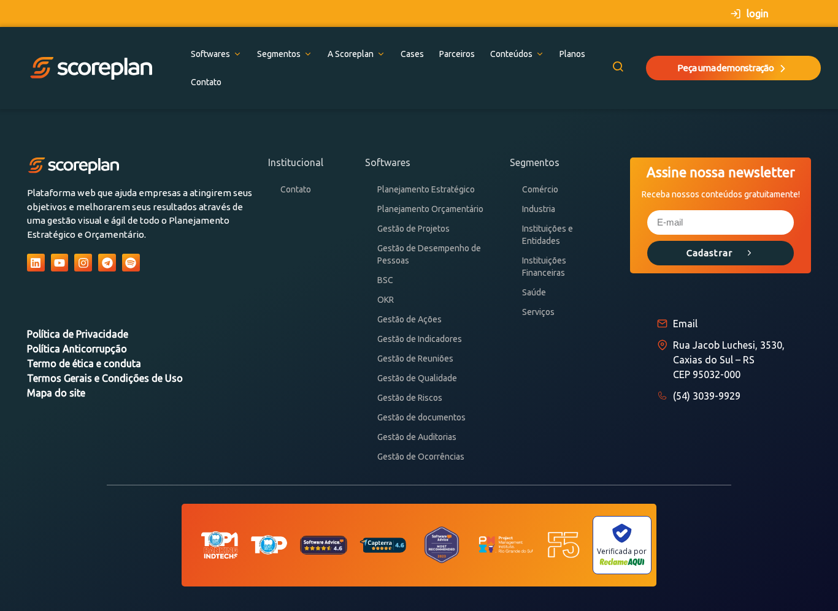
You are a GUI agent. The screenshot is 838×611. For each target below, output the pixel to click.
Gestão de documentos (421, 417)
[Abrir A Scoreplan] (381, 54)
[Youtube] (60, 262)
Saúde (534, 292)
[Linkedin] (36, 262)
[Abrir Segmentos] (308, 54)
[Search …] (618, 68)
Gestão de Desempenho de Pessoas (429, 254)
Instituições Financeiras (544, 267)
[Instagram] (83, 262)
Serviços (538, 312)
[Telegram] (107, 262)
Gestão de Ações (409, 319)
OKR (385, 300)
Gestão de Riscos (409, 398)
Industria (538, 209)
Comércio (540, 189)
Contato (295, 189)
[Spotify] (131, 262)
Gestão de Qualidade (417, 378)
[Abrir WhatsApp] (807, 581)
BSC (385, 280)
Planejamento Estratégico (426, 189)
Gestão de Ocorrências (420, 456)
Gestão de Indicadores (419, 339)
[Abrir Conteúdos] (540, 54)
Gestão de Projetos (413, 228)
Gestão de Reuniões (415, 358)
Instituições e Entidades (547, 235)
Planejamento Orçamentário (430, 209)
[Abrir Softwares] (237, 54)
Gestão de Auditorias (416, 437)
